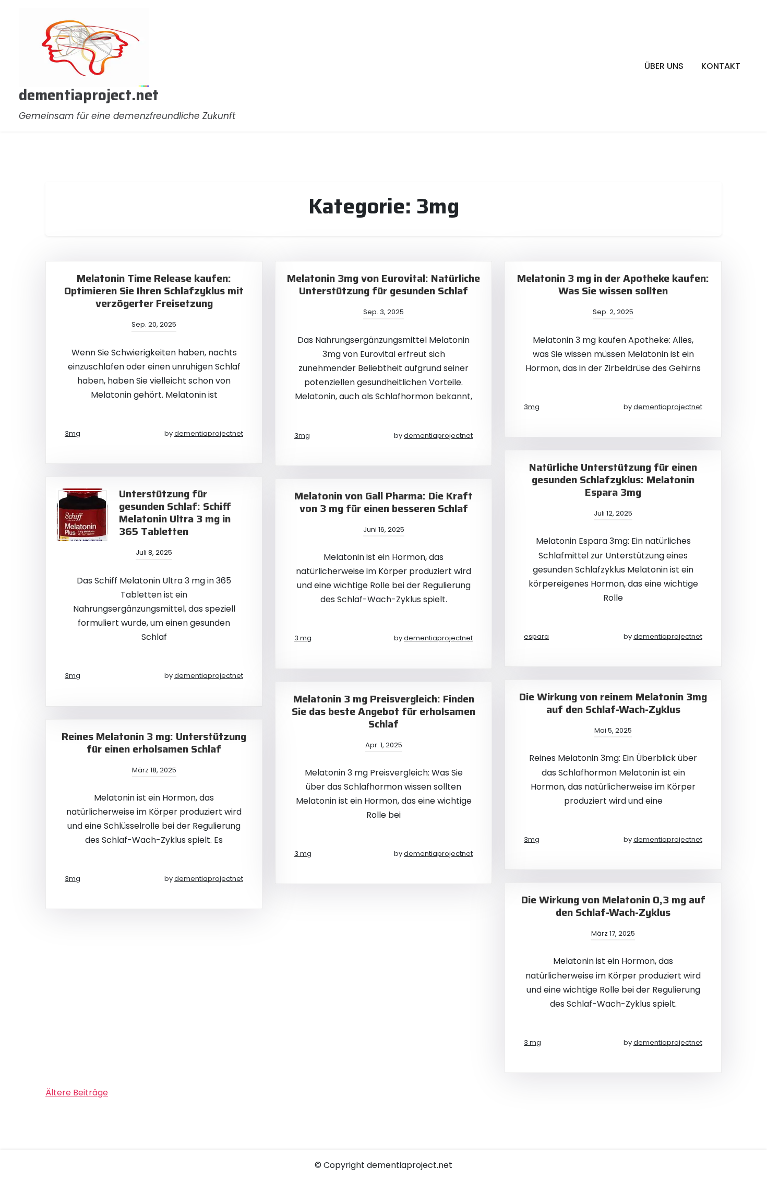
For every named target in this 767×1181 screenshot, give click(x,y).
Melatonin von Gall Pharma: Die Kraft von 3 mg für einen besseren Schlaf (383, 502)
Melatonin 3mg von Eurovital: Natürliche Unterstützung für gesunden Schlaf (383, 284)
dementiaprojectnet (208, 433)
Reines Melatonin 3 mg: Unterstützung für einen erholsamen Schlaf (154, 742)
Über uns (664, 66)
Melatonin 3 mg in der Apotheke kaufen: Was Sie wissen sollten (613, 284)
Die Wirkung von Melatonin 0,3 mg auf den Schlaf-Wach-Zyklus (613, 905)
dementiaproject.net (89, 95)
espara (536, 636)
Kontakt (720, 66)
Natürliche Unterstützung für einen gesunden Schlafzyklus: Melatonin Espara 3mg (613, 479)
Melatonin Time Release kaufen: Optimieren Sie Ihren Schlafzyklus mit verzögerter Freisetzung (154, 290)
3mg (72, 433)
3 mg (302, 638)
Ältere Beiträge (76, 1093)
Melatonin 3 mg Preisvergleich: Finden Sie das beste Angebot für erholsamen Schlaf (383, 711)
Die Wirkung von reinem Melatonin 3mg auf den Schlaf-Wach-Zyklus (613, 702)
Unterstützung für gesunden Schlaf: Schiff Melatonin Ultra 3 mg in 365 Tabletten (175, 512)
